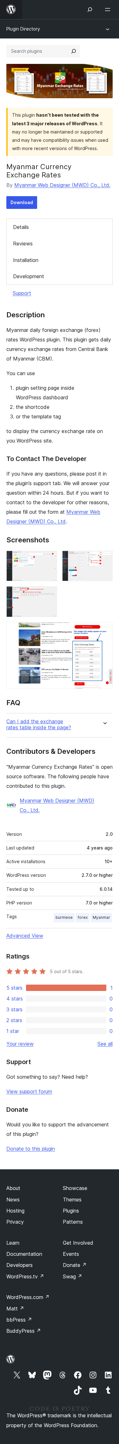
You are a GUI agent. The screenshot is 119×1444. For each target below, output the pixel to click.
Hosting (15, 1210)
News (13, 1199)
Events (71, 1254)
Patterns (73, 1222)
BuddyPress (23, 1331)
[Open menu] (109, 9)
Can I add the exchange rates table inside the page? (38, 725)
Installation (25, 260)
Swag (72, 1276)
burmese (64, 917)
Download (21, 202)
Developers (19, 1265)
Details (21, 227)
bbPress (19, 1320)
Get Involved (78, 1243)
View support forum (29, 1091)
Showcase (75, 1188)
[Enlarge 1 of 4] (48, 559)
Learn (12, 1243)
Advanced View (24, 935)
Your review (20, 1044)
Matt (15, 1308)
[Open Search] (90, 9)
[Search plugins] (73, 51)
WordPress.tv (25, 1276)
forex (83, 917)
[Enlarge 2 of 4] (104, 559)
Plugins (71, 1210)
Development (28, 276)
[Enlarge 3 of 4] (48, 595)
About (13, 1188)
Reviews (23, 243)
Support (22, 293)
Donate (75, 1265)
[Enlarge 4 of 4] (104, 631)
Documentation (24, 1254)
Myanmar (101, 917)
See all (105, 1044)
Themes (72, 1199)
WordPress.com (28, 1297)
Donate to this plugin (30, 1148)
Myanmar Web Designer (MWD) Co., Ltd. (62, 185)
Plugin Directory (23, 28)
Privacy (15, 1222)
